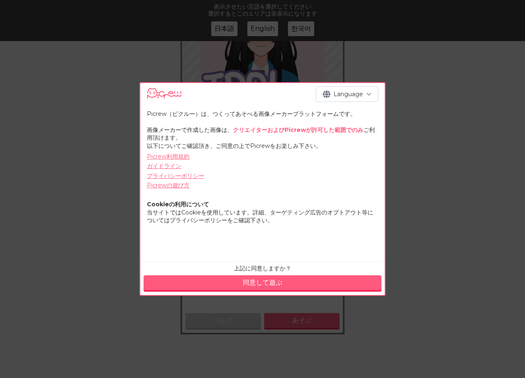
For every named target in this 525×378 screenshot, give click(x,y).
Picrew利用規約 (168, 156)
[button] (347, 94)
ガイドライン (164, 166)
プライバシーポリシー (175, 176)
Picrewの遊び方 (168, 185)
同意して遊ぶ (262, 282)
